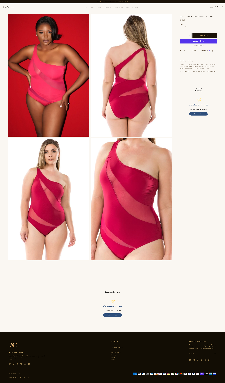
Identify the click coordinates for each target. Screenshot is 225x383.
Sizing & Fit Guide (116, 352)
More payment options (199, 45)
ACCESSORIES (119, 7)
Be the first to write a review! (199, 114)
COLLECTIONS (108, 7)
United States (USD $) (14, 373)
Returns (113, 357)
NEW (86, 7)
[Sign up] (215, 354)
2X (185, 27)
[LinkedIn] (29, 364)
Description (183, 61)
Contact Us (114, 350)
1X (183, 27)
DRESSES (99, 7)
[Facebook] (10, 364)
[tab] (184, 61)
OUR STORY (135, 7)
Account (211, 7)
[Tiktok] (17, 364)
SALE (127, 7)
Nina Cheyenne (8, 7)
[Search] (217, 7)
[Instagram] (13, 364)
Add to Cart (204, 35)
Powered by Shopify (24, 378)
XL (180, 27)
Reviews (190, 61)
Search (113, 360)
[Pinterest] (21, 364)
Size (181, 24)
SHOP (92, 7)
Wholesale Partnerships (117, 347)
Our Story (113, 345)
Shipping (113, 355)
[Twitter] (25, 364)
